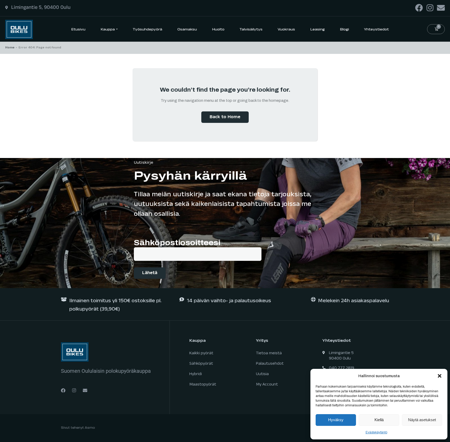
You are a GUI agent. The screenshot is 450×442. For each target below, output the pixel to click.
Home (10, 48)
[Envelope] (441, 8)
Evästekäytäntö (376, 432)
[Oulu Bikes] (19, 29)
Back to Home (225, 117)
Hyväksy (335, 420)
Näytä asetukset (422, 420)
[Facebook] (419, 8)
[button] (439, 375)
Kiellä (379, 420)
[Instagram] (430, 8)
